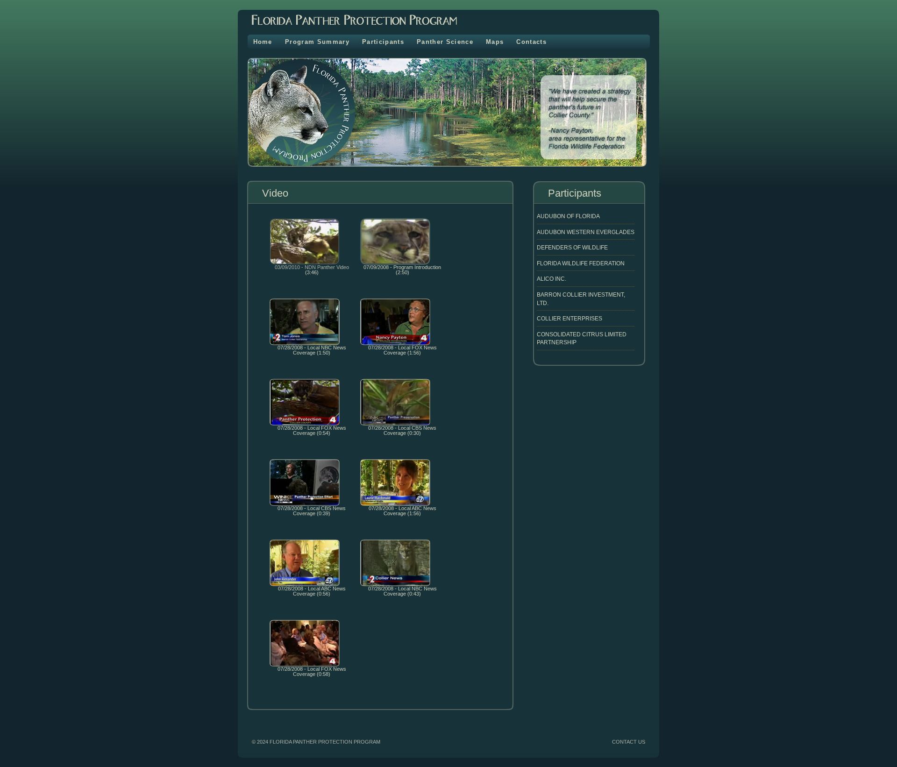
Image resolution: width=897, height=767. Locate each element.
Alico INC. (551, 279)
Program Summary (317, 41)
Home (262, 41)
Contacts (531, 41)
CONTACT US (628, 742)
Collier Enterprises (569, 318)
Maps (495, 41)
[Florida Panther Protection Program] (347, 28)
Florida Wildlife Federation (581, 263)
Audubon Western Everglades (585, 232)
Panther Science (445, 41)
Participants (383, 41)
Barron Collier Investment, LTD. (581, 298)
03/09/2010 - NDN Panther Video (312, 267)
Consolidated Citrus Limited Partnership (581, 338)
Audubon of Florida (568, 216)
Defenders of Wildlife (572, 247)
